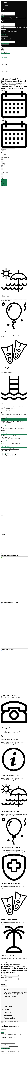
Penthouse (3, 494)
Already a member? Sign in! (7, 1053)
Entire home (8, 422)
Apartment (3, 534)
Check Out (3, 120)
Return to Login (5, 45)
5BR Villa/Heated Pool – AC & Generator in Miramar (14, 435)
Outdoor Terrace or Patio (7, 649)
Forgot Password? (21, 17)
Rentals (5, 4)
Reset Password (5, 43)
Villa (2, 437)
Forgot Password (17, 1034)
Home (5, 2)
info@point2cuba (8, 1015)
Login (2, 16)
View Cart (3, 53)
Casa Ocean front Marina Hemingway (10, 449)
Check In (3, 90)
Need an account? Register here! (9, 17)
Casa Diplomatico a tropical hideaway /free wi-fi (12, 421)
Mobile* (3, 977)
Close (2, 178)
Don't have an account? (6, 1034)
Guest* (2, 978)
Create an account (5, 1048)
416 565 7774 (7, 1012)
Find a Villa (3, 185)
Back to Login (4, 36)
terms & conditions (13, 1046)
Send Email (3, 986)
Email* (2, 975)
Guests (2, 150)
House (2, 422)
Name (2, 974)
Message (3, 984)
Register (3, 34)
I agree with (10, 1046)
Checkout (8, 53)
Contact (6, 5)
